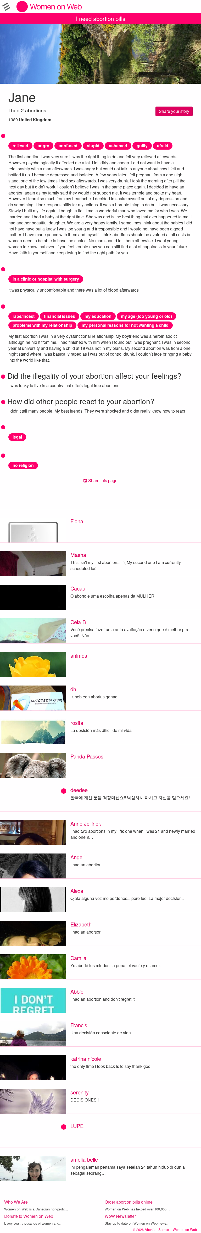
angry (43, 146)
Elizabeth (81, 924)
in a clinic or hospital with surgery (46, 279)
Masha (78, 554)
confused (68, 146)
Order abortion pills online (129, 1202)
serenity (79, 1092)
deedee (79, 790)
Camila (78, 958)
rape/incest (24, 316)
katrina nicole (85, 1058)
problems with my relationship (42, 325)
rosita (76, 722)
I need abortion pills (100, 18)
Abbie (76, 991)
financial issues (59, 316)
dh (73, 689)
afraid (162, 146)
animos (78, 655)
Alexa (76, 890)
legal (17, 437)
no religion (23, 465)
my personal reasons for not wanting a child (125, 325)
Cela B (78, 622)
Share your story (174, 111)
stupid (93, 146)
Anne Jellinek (85, 823)
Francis (78, 1025)
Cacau (77, 588)
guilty (142, 146)
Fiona (76, 521)
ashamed (118, 146)
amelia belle (84, 1159)
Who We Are (16, 1202)
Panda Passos (86, 756)
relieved (20, 146)
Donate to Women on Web (28, 1216)
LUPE (76, 1126)
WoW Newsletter (120, 1216)
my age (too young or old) (146, 316)
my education (98, 316)
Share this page (102, 480)
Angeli (77, 857)
